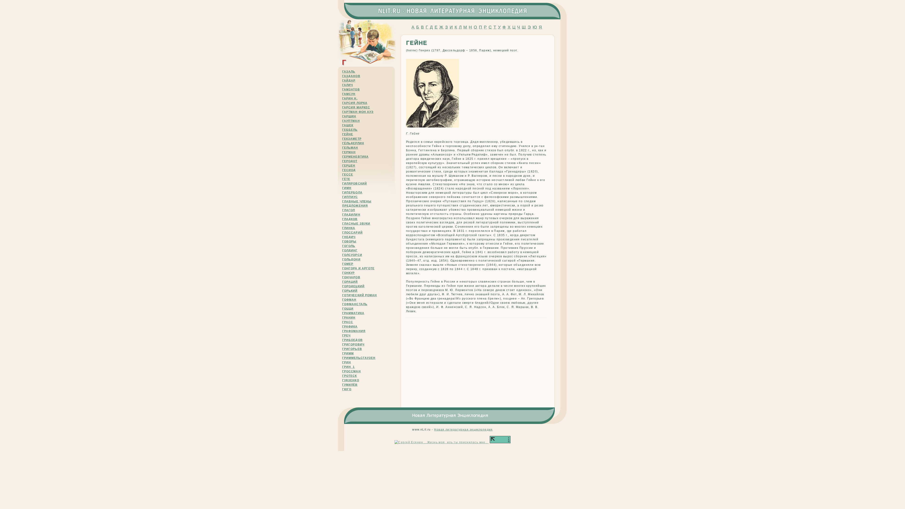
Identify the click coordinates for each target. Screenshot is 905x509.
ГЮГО (346, 389)
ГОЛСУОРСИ (352, 255)
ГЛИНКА (348, 228)
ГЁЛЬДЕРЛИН (353, 143)
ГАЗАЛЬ (348, 71)
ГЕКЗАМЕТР (352, 138)
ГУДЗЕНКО (350, 380)
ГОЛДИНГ (350, 250)
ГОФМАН (349, 299)
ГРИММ (348, 353)
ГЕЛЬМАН (350, 147)
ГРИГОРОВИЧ (353, 344)
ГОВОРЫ (349, 241)
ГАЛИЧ (347, 85)
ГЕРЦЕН (348, 165)
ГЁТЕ (346, 179)
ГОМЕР (347, 264)
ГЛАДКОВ (350, 219)
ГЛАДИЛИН (351, 214)
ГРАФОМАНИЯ (354, 331)
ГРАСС (347, 322)
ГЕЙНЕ (347, 134)
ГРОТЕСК (349, 376)
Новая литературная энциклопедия (463, 429)
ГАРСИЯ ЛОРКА (354, 103)
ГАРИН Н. (350, 98)
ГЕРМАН (349, 152)
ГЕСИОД (349, 170)
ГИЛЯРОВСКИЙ (354, 183)
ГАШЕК (347, 125)
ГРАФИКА (350, 326)
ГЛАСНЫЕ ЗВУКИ (356, 223)
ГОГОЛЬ (348, 246)
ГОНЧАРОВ (351, 277)
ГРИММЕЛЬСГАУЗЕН (358, 358)
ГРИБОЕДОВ (352, 340)
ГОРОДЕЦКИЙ (353, 286)
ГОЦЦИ (348, 308)
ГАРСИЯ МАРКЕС (356, 107)
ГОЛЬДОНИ (351, 259)
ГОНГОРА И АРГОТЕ (358, 268)
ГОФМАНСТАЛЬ (354, 304)
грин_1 (348, 367)
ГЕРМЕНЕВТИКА (355, 156)
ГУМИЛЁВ (350, 384)
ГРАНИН (348, 317)
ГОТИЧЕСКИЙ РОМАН (359, 295)
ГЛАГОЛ (348, 210)
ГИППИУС (350, 197)
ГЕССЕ (347, 174)
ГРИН (346, 362)
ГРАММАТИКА (353, 313)
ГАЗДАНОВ (351, 76)
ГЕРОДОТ (350, 161)
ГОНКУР (348, 273)
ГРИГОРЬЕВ (352, 349)
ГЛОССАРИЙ (352, 232)
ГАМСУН (348, 94)
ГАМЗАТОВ (351, 89)
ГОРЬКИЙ (350, 290)
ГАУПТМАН (351, 121)
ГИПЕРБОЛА (352, 192)
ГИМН (346, 188)
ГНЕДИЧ (348, 237)
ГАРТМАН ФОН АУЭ (358, 112)
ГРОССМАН (351, 371)
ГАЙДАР (348, 80)
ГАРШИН (349, 116)
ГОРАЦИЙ (350, 281)
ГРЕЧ (346, 335)
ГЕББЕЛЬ (350, 129)
